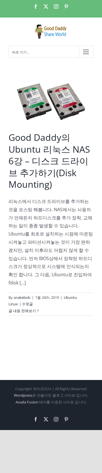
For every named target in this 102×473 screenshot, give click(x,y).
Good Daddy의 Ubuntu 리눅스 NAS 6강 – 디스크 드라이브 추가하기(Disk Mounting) (49, 160)
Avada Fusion (27, 402)
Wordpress (23, 395)
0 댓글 (28, 303)
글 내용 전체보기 (22, 310)
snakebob (22, 297)
